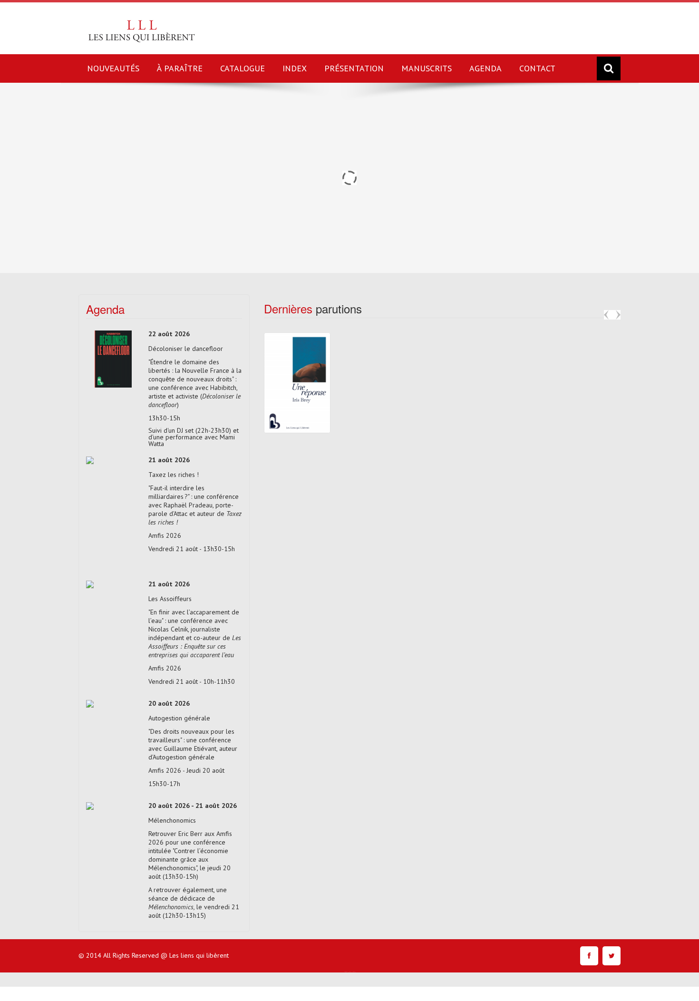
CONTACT (537, 68)
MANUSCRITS (426, 68)
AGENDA (485, 68)
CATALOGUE (242, 68)
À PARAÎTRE (180, 68)
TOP (350, 973)
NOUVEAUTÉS (113, 68)
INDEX (294, 68)
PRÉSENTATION (354, 68)
